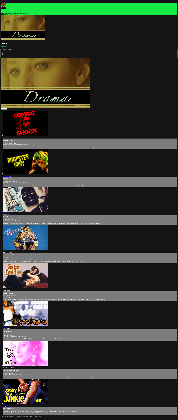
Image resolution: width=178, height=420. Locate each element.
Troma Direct (9, 416)
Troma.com (3, 416)
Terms (15, 416)
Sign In (10, 14)
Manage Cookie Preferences (31, 416)
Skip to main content (5, 1)
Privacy (19, 416)
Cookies (23, 416)
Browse (3, 13)
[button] (1, 11)
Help (13, 416)
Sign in (26, 13)
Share (7, 46)
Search (6, 13)
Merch (9, 13)
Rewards (14, 13)
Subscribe (3, 46)
